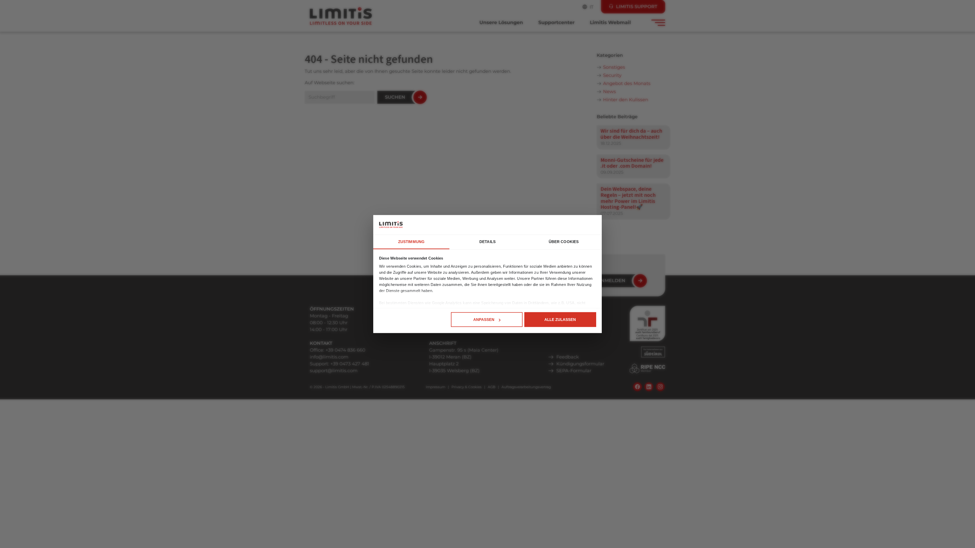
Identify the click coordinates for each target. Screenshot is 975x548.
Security (612, 75)
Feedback (567, 357)
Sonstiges (614, 67)
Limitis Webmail (610, 22)
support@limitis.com (334, 370)
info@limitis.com (329, 357)
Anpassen (483, 319)
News (609, 91)
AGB (491, 387)
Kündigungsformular (580, 364)
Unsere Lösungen (501, 22)
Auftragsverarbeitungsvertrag (526, 387)
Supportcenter (556, 22)
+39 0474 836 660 (345, 350)
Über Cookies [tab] (564, 241)
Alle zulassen (560, 319)
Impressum (435, 387)
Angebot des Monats (627, 83)
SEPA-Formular (573, 370)
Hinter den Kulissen (625, 99)
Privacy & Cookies (466, 387)
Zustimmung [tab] (411, 241)
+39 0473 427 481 (349, 364)
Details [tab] (487, 241)
